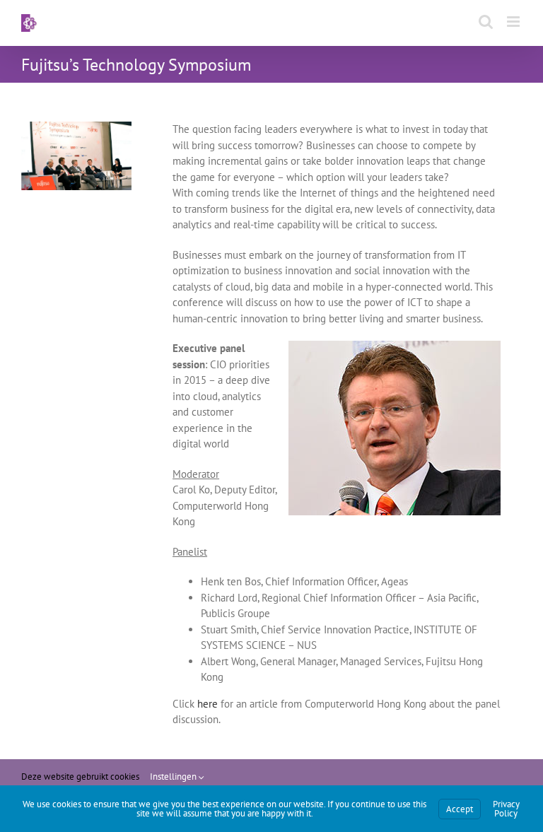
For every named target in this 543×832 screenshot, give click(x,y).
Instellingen (174, 777)
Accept (459, 809)
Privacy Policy (506, 808)
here (207, 703)
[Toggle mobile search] (486, 21)
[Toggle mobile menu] (514, 21)
